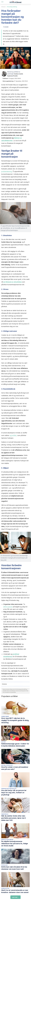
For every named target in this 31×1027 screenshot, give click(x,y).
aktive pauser (7, 607)
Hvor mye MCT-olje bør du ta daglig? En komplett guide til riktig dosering (15, 720)
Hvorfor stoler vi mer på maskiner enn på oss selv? (14, 768)
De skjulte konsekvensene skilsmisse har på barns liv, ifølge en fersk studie (14, 843)
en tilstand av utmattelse (12, 282)
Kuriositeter (5, 888)
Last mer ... (15, 897)
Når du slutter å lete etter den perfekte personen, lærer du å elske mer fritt (13, 818)
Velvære (3, 6)
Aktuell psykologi (7, 765)
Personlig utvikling (12, 6)
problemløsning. (6, 171)
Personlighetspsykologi (8, 788)
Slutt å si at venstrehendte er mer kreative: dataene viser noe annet (15, 891)
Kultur (3, 742)
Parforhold (4, 814)
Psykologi (4, 865)
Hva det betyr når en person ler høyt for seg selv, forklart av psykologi (13, 792)
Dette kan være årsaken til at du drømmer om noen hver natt (14, 868)
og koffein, (13, 435)
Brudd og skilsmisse (7, 839)
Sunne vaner (5, 716)
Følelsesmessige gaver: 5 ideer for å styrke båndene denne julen (15, 745)
